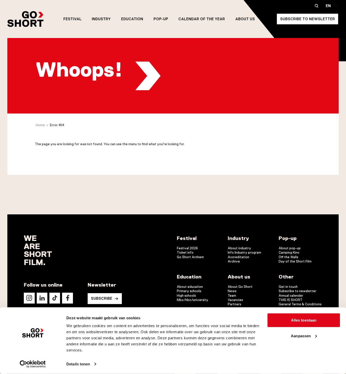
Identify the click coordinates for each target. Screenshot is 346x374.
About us (245, 19)
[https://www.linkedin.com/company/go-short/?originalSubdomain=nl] (42, 298)
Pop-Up (160, 19)
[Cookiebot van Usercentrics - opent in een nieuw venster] (33, 364)
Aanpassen (301, 335)
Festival (72, 19)
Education (132, 19)
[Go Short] (25, 19)
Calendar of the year (201, 19)
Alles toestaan (303, 320)
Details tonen (78, 364)
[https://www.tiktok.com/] (54, 298)
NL (336, 6)
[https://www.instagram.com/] (29, 298)
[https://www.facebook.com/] (67, 298)
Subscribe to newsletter (307, 19)
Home (40, 125)
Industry (101, 19)
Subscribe (101, 298)
